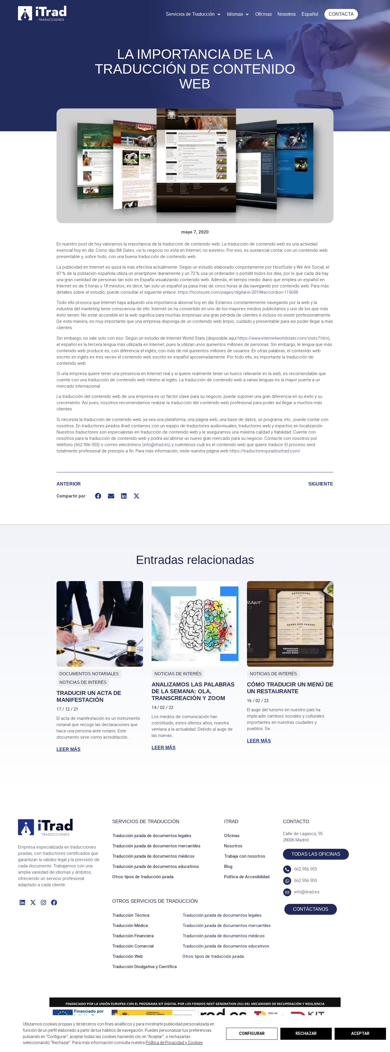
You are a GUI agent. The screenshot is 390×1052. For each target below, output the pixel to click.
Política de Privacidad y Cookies (174, 1042)
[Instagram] (43, 902)
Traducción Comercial (133, 946)
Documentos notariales (89, 673)
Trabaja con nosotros (244, 856)
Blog (228, 866)
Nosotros (233, 846)
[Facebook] (54, 902)
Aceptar (360, 1033)
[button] (193, 14)
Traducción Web (127, 956)
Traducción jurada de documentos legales (151, 835)
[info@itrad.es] (287, 892)
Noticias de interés (82, 682)
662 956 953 (305, 869)
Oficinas (232, 835)
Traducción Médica (130, 925)
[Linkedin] (22, 902)
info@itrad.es (156, 444)
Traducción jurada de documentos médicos (153, 856)
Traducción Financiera (133, 935)
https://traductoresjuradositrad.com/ (265, 451)
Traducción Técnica (130, 915)
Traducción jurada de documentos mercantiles (156, 846)
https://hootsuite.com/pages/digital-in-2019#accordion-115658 (238, 292)
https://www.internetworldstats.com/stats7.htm (283, 338)
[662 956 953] (287, 869)
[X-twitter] (33, 902)
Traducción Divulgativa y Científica (144, 966)
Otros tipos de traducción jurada (143, 876)
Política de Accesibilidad (247, 876)
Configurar (252, 1033)
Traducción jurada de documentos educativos (155, 866)
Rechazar (306, 1033)
